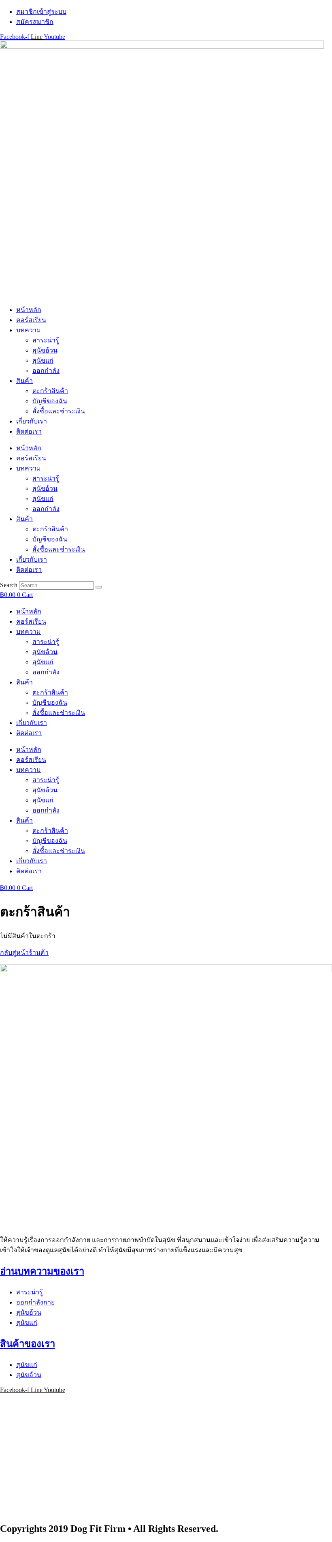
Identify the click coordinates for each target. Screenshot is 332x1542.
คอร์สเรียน (31, 320)
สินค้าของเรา (27, 1344)
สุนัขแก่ (42, 360)
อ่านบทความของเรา (42, 1271)
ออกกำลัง (46, 370)
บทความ (28, 330)
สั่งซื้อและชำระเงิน (58, 411)
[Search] (99, 587)
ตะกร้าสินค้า (50, 390)
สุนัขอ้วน (44, 350)
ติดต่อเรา (29, 431)
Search (8, 585)
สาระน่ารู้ (45, 340)
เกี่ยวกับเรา (31, 421)
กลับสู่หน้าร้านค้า (24, 952)
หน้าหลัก (28, 309)
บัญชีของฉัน (49, 401)
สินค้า (24, 380)
